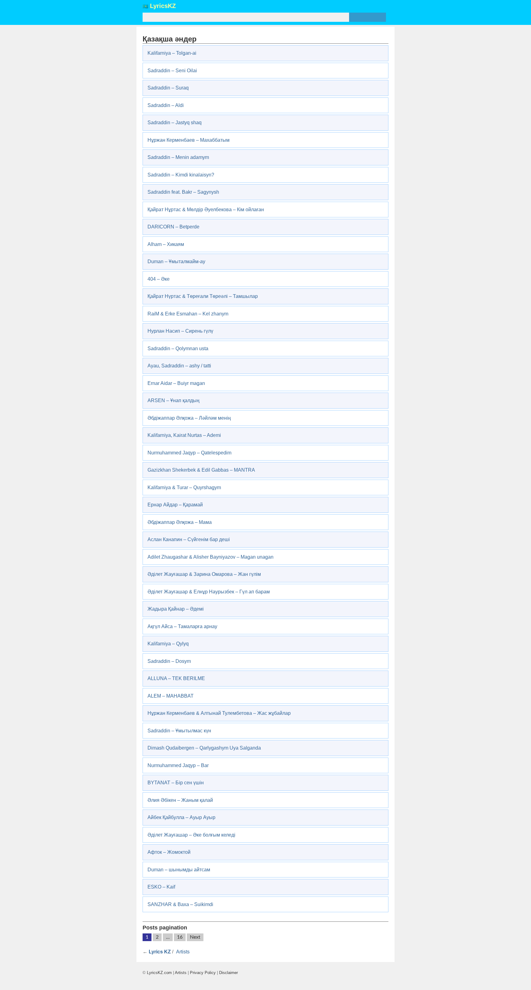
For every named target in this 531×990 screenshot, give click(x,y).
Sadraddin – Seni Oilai (172, 70)
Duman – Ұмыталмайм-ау (176, 261)
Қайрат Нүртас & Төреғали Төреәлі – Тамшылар (203, 296)
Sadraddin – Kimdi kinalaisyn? (181, 174)
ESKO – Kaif (161, 886)
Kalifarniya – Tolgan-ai (172, 53)
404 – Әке (159, 279)
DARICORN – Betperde (173, 226)
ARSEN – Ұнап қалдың (173, 400)
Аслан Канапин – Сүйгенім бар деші (189, 539)
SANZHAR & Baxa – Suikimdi (180, 904)
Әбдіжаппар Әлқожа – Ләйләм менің (189, 418)
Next (195, 937)
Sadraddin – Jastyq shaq (175, 122)
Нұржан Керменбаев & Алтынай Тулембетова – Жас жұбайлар (219, 713)
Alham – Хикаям (166, 244)
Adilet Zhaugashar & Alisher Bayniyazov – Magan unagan (210, 557)
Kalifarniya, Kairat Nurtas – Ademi (184, 435)
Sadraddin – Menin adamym (178, 157)
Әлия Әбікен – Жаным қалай (180, 800)
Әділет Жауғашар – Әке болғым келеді (191, 835)
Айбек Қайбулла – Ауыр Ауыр (181, 817)
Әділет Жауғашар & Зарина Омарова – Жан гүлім (204, 574)
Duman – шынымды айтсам (179, 869)
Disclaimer (228, 972)
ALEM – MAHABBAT (171, 696)
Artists (183, 951)
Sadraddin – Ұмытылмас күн (179, 730)
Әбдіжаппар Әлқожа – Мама (180, 522)
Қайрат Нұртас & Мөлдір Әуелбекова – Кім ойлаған (206, 209)
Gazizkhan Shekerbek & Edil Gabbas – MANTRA (201, 470)
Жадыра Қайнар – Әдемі (176, 609)
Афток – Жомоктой (169, 852)
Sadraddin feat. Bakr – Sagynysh (183, 192)
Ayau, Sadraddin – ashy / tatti (179, 365)
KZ (163, 6)
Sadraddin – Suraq (168, 87)
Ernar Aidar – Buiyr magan (176, 383)
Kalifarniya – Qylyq (168, 643)
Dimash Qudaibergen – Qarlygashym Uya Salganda (204, 747)
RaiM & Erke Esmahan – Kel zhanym (188, 313)
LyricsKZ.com (159, 972)
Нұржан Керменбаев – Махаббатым (189, 140)
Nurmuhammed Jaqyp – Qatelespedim (189, 452)
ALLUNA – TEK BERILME (176, 678)
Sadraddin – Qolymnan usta (178, 348)
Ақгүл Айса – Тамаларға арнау (182, 626)
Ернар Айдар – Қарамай (175, 504)
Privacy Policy (203, 972)
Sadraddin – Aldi (166, 105)
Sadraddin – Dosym (169, 661)
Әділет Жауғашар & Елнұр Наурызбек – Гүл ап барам (209, 591)
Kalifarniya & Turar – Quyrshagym (184, 487)
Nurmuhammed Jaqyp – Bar (178, 765)
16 (180, 937)
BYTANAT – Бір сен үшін (176, 782)
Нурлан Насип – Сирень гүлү (180, 331)
